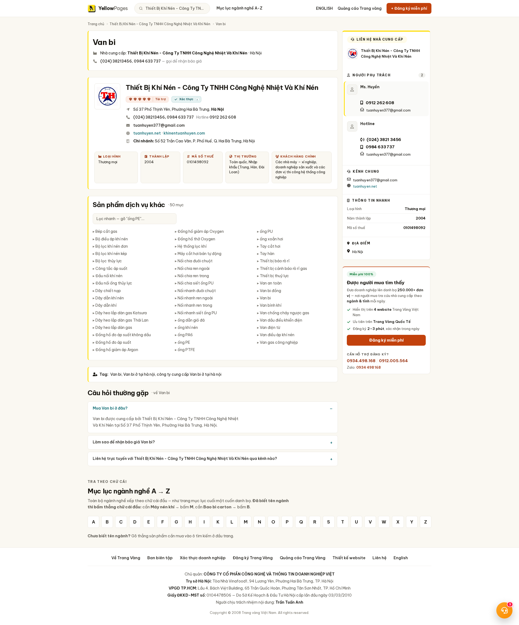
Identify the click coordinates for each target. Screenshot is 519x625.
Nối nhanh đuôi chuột (197, 290)
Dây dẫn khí (106, 305)
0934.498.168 (361, 360)
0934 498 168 (368, 367)
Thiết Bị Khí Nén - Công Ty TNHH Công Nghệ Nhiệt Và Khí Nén (159, 24)
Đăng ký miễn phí (386, 340)
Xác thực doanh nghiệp (203, 557)
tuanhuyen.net (147, 133)
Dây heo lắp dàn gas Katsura (121, 312)
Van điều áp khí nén (277, 334)
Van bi (265, 298)
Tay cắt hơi (270, 246)
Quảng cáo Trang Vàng (302, 557)
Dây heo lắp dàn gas (113, 327)
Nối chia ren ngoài (193, 268)
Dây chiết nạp (108, 290)
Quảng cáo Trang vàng (360, 8)
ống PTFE (186, 349)
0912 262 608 (222, 117)
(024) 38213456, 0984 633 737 (130, 61)
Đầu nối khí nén (108, 275)
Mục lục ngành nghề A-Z (239, 8)
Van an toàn (271, 283)
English (401, 557)
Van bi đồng (270, 290)
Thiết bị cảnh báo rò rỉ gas (283, 268)
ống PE (184, 342)
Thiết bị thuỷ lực (274, 275)
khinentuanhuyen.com (184, 133)
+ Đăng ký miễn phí (409, 8)
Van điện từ (270, 327)
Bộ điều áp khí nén (111, 239)
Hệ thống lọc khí (192, 246)
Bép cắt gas (106, 231)
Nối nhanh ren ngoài (195, 298)
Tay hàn (267, 253)
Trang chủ (96, 24)
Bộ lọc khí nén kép (111, 253)
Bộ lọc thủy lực (108, 260)
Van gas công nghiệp (279, 342)
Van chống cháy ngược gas (284, 312)
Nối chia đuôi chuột (195, 260)
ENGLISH (324, 8)
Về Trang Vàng (125, 557)
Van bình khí (270, 305)
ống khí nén (188, 327)
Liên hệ (379, 557)
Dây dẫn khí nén (109, 298)
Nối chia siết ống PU (196, 283)
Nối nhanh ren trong (195, 305)
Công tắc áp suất (111, 268)
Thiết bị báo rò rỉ (275, 260)
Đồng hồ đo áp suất (113, 342)
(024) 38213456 (149, 117)
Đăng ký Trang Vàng (253, 557)
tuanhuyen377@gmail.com (159, 125)
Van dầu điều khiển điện (281, 320)
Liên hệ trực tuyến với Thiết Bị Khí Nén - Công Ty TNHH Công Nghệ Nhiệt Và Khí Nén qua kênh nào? (185, 458)
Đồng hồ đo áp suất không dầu (123, 334)
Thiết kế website (348, 557)
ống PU (266, 231)
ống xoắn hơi (271, 239)
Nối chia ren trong (193, 275)
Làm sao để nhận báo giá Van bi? (124, 442)
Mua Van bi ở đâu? (110, 408)
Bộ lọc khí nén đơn (111, 246)
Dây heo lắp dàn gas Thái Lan (121, 320)
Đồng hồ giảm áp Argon (116, 349)
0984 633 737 (180, 117)
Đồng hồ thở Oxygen (196, 239)
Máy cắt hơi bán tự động (199, 253)
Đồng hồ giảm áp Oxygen (201, 231)
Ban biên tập (160, 557)
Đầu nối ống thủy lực (113, 283)
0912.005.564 (393, 360)
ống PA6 (185, 334)
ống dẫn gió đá (191, 320)
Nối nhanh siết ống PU (197, 312)
